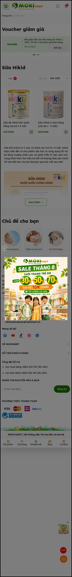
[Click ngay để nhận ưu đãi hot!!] (36, 288)
